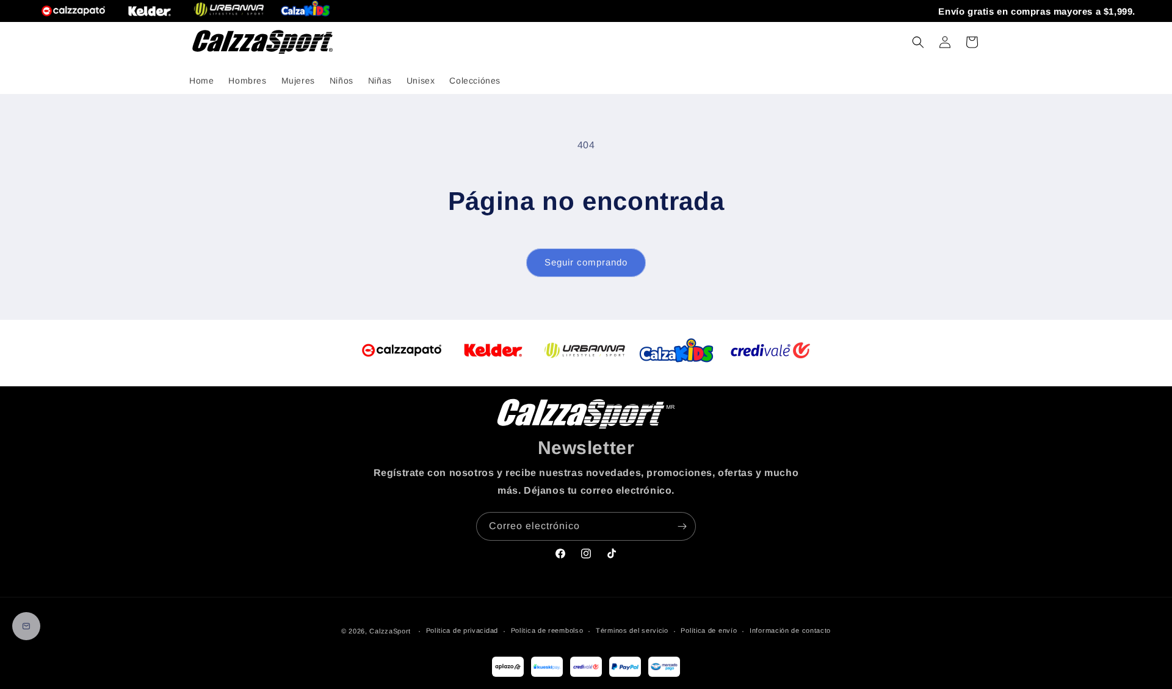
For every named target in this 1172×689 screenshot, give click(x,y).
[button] (918, 42)
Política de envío (709, 630)
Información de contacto (790, 630)
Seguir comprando (586, 262)
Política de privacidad (462, 630)
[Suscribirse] (681, 526)
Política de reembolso (547, 630)
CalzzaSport (390, 631)
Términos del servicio (632, 630)
